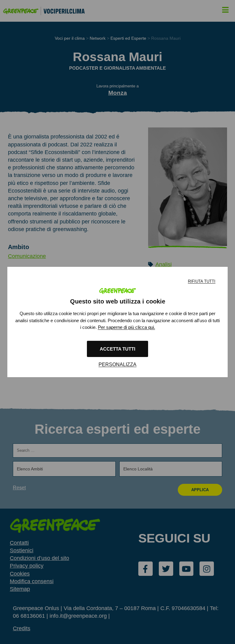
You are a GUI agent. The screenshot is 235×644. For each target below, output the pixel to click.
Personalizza (117, 364)
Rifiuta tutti (201, 281)
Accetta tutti (117, 348)
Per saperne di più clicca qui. (126, 327)
